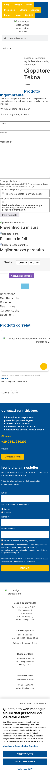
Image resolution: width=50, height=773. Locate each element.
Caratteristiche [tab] (9, 298)
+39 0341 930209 (14, 441)
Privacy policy (25, 664)
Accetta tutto (25, 754)
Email (4, 493)
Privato (7, 509)
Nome (4, 517)
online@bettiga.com (25, 619)
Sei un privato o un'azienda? (14, 504)
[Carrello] (46, 27)
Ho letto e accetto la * (19, 541)
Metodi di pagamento (25, 661)
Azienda (7, 512)
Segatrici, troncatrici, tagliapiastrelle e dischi (20, 375)
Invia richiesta (9, 215)
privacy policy (35, 193)
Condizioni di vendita (25, 658)
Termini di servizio (19, 186)
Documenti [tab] (7, 302)
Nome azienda (8, 528)
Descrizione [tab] (7, 294)
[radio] (22, 262)
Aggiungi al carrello (21, 275)
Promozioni (30, 64)
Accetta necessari (25, 761)
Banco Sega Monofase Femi (14, 381)
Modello (8, 262)
